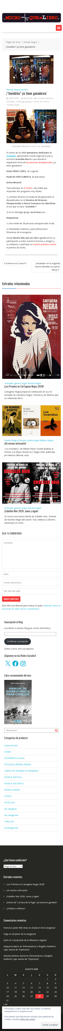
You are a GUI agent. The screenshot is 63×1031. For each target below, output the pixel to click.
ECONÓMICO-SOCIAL (14, 758)
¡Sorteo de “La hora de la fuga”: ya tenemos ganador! (31, 902)
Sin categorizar (11, 815)
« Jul (5, 1004)
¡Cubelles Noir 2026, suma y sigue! (21, 511)
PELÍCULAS (9, 802)
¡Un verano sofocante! (15, 443)
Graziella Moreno (45, 98)
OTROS (7, 796)
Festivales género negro (15, 383)
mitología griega (24, 101)
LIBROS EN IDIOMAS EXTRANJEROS (21, 770)
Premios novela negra (28, 440)
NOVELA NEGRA (12, 789)
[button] (59, 28)
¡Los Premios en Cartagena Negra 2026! (24, 386)
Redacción (28, 98)
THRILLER (9, 821)
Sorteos (24, 89)
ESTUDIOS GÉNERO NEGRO (17, 764)
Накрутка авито (11, 946)
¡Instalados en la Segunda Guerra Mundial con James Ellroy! (47, 266)
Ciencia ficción (11, 745)
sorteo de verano (41, 101)
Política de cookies (27, 1019)
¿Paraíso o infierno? (15, 908)
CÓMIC (7, 751)
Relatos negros (47, 440)
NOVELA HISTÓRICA (14, 783)
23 (55, 991)
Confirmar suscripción (17, 641)
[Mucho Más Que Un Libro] (31, 21)
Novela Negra (13, 89)
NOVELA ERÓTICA (13, 777)
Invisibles (10, 101)
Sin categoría (10, 808)
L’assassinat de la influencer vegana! (29, 940)
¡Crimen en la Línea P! (16, 263)
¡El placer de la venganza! (43, 927)
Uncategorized (11, 827)
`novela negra (12, 104)
